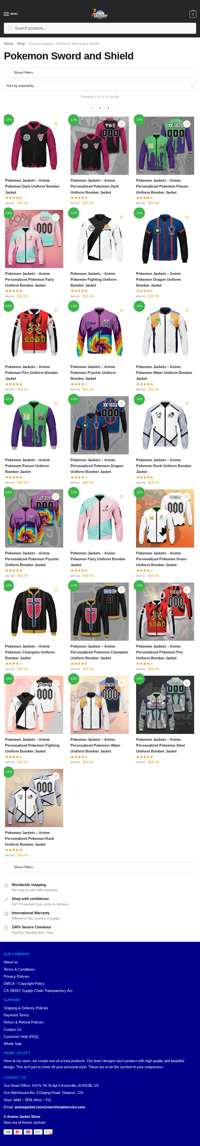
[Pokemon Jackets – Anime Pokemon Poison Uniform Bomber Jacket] (34, 425)
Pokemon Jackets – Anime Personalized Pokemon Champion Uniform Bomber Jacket (99, 652)
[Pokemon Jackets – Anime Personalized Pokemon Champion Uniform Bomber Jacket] (99, 612)
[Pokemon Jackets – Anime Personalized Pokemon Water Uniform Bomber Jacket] (99, 705)
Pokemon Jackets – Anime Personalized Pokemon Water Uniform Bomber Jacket (95, 745)
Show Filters (23, 72)
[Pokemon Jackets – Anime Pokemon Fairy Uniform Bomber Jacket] (99, 518)
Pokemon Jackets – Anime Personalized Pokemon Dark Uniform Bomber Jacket (94, 186)
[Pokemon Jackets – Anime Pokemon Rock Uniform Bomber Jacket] (165, 425)
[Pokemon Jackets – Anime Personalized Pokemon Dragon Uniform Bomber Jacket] (99, 425)
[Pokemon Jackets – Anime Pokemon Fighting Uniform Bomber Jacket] (99, 239)
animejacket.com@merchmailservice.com (50, 1107)
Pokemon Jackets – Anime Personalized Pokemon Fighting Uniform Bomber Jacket (32, 745)
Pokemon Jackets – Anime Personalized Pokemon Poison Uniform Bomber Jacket (162, 186)
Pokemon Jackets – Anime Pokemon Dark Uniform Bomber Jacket (32, 186)
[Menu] (7, 14)
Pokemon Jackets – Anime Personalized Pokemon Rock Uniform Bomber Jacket (29, 839)
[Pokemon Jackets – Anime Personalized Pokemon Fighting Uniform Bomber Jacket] (34, 705)
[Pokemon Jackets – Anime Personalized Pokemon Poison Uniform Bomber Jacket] (165, 146)
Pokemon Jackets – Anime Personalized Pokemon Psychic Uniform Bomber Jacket (32, 559)
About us (11, 962)
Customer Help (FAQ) (21, 1036)
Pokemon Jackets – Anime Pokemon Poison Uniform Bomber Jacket (27, 466)
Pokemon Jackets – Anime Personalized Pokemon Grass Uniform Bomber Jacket (161, 559)
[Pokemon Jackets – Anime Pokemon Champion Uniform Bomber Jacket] (34, 612)
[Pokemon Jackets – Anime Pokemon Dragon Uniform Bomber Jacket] (165, 239)
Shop (21, 43)
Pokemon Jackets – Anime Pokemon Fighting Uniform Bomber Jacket (93, 279)
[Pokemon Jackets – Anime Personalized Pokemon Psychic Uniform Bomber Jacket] (34, 518)
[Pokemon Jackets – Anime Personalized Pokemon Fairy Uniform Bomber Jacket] (34, 239)
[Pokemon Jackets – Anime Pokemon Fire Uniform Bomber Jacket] (34, 332)
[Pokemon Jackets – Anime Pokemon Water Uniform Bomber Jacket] (165, 332)
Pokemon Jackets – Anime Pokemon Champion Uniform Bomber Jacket (30, 652)
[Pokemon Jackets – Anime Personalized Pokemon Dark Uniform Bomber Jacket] (99, 146)
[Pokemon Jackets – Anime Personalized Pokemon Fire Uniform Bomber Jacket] (165, 612)
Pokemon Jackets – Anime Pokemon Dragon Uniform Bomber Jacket (158, 279)
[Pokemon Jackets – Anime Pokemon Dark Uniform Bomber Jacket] (34, 146)
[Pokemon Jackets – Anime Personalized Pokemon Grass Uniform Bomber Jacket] (165, 518)
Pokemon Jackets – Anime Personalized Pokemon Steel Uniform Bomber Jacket (160, 745)
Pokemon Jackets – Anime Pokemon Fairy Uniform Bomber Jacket (98, 559)
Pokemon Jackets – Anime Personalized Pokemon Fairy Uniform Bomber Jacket (29, 279)
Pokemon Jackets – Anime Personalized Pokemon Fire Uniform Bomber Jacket (159, 652)
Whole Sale (13, 1044)
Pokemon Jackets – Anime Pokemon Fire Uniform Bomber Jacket (31, 373)
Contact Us (13, 1029)
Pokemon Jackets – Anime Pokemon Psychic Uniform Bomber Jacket (93, 373)
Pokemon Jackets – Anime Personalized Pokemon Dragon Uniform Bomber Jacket (96, 466)
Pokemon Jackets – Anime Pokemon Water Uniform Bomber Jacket (164, 373)
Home (8, 43)
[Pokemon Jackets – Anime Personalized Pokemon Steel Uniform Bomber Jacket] (165, 705)
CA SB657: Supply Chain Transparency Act (38, 991)
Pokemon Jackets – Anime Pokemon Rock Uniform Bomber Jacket (163, 466)
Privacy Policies (16, 976)
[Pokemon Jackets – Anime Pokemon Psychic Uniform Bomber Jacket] (99, 332)
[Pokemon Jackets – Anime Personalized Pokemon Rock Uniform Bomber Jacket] (34, 798)
